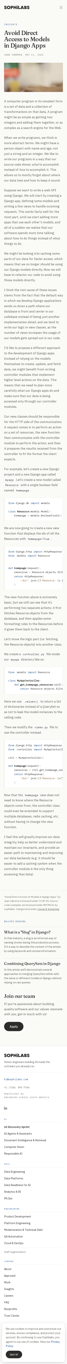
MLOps (8, 1198)
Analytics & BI (12, 1191)
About (8, 1269)
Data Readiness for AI (17, 1185)
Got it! (14, 1354)
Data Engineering (14, 1171)
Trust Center (11, 1315)
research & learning (48, 909)
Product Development (17, 1216)
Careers (8, 1295)
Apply (14, 1026)
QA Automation (13, 1236)
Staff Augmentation (15, 1252)
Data (7, 1164)
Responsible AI (13, 1153)
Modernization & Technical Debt (23, 1230)
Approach (10, 1275)
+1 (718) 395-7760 (16, 1087)
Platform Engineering (17, 1223)
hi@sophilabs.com (16, 1079)
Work (7, 1282)
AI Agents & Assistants (18, 1133)
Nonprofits (10, 1309)
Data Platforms (13, 1178)
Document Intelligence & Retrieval (25, 1140)
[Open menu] (61, 7)
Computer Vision (14, 1147)
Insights (10, 24)
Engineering (12, 1209)
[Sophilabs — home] (17, 7)
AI (5, 1119)
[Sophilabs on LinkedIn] (5, 1108)
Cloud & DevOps (13, 1243)
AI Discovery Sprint (17, 1127)
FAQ (6, 1302)
